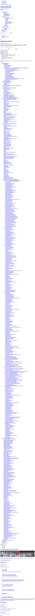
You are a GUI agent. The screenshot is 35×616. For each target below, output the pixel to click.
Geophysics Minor (7, 323)
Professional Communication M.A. (10, 418)
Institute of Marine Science (9, 76)
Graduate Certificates (8, 23)
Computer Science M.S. (8, 393)
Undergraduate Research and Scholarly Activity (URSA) (11, 533)
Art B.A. (6, 250)
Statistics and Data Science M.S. (9, 422)
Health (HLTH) (6, 489)
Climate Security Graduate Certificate (10, 377)
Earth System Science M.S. (9, 396)
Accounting (5, 124)
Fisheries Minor (7, 319)
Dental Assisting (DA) (7, 464)
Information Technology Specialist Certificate (11, 217)
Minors (5, 292)
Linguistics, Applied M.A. (9, 406)
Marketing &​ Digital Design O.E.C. (10, 192)
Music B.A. (7, 279)
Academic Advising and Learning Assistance (10, 99)
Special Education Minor (8, 350)
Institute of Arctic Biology (8, 75)
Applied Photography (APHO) (8, 447)
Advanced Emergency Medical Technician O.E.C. (12, 181)
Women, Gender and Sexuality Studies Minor (11, 358)
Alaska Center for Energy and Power (10, 69)
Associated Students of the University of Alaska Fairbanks (11, 101)
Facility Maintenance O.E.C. (9, 189)
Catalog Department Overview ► (4, 43)
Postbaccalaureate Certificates (9, 22)
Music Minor (7, 339)
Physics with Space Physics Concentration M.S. (11, 417)
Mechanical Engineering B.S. (9, 278)
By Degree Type (6, 17)
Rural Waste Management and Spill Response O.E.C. (12, 199)
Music (4, 164)
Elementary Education (7, 148)
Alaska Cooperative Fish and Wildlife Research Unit (12, 70)
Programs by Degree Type (5, 179)
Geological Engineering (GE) (8, 487)
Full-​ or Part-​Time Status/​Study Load (9, 93)
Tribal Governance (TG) (7, 532)
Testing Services (6, 120)
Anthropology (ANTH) (7, 444)
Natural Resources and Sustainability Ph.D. (11, 435)
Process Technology (6, 170)
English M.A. (7, 398)
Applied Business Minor (8, 300)
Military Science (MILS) (7, 509)
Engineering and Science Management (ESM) (10, 476)
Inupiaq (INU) (6, 496)
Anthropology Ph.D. (8, 424)
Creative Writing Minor (8, 310)
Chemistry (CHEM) (6, 454)
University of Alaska (4, 598)
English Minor (7, 314)
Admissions (3, 547)
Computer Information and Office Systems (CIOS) (10, 458)
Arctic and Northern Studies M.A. (10, 388)
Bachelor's (6, 20)
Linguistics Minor (7, 333)
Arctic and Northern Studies (7, 129)
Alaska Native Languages (7, 125)
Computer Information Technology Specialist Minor (12, 309)
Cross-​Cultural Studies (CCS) (8, 462)
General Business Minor (8, 321)
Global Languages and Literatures (8, 153)
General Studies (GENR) (7, 486)
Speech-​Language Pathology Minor (10, 351)
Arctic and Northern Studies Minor (10, 301)
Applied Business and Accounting (8, 128)
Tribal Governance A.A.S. (9, 243)
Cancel (1, 615)
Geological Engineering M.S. (9, 400)
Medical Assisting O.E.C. (8, 193)
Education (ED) (6, 471)
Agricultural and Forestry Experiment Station (11, 68)
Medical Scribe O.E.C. (8, 196)
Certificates (6, 18)
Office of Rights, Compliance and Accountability (10, 114)
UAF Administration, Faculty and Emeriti (7, 540)
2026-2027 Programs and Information (5, 609)
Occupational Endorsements (7, 180)
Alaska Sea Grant (7, 72)
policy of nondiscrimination (5, 599)
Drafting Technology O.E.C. (9, 186)
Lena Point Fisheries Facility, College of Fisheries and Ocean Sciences (14, 78)
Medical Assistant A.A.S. (8, 239)
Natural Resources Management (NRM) (9, 515)
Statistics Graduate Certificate (9, 384)
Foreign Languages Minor (9, 320)
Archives (3, 30)
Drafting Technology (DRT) (7, 467)
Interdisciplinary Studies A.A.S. (9, 238)
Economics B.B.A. (8, 261)
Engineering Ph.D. (7, 428)
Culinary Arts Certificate (8, 212)
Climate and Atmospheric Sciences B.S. (10, 256)
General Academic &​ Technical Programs (9, 152)
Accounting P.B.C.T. (8, 367)
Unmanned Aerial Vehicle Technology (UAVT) (10, 534)
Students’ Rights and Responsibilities (9, 96)
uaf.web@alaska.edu (11, 600)
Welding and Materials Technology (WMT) (9, 535)
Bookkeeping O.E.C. (8, 182)
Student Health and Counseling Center (9, 117)
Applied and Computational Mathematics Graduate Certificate (13, 374)
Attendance (5, 90)
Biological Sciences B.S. (8, 252)
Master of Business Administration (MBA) (9, 505)
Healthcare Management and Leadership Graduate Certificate (13, 380)
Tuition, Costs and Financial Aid (6, 85)
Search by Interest (6, 26)
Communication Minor (8, 308)
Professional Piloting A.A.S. (9, 242)
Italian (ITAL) (6, 497)
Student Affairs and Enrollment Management (10, 116)
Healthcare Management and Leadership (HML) (10, 490)
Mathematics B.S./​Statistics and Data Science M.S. (12, 365)
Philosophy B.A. (7, 282)
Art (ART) (5, 449)
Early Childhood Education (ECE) (8, 468)
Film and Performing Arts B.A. (9, 265)
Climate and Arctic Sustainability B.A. (10, 255)
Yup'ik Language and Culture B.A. (10, 291)
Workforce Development (7, 178)
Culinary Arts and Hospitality (8, 142)
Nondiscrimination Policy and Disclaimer (9, 95)
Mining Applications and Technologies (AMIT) (10, 510)
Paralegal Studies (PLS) (7, 517)
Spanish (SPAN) (6, 529)
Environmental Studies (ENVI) (8, 480)
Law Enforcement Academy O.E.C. (10, 191)
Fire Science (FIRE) (6, 482)
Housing (5, 111)
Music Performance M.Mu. (9, 411)
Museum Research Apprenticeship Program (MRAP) (11, 512)
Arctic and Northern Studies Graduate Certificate (12, 375)
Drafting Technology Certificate (9, 214)
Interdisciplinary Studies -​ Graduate (8, 156)
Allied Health (5, 126)
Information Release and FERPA (8, 94)
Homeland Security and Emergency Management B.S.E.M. (13, 270)
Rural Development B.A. (8, 287)
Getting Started (6, 13)
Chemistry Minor (7, 307)
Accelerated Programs (8, 21)
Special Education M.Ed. (8, 421)
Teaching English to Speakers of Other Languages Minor (13, 354)
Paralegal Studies (6, 166)
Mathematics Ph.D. (8, 434)
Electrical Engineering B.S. (9, 262)
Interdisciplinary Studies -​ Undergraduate (9, 157)
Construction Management (7, 140)
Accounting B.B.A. (8, 245)
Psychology (5, 171)
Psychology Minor (7, 345)
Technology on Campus (7, 119)
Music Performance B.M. (8, 281)
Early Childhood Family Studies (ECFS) (9, 469)
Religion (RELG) (6, 523)
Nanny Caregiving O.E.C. (9, 197)
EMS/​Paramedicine (6, 149)
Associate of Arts (7, 230)
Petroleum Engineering (7, 167)
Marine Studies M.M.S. (8, 408)
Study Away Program (7, 118)
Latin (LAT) (5, 500)
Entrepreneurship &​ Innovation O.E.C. (10, 187)
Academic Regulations (5, 87)
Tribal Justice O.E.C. (8, 201)
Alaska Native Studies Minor (9, 296)
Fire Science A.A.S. (8, 235)
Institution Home (4, 3)
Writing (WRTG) (6, 538)
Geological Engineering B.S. (9, 268)
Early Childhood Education (7, 145)
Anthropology (6, 127)
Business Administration (7, 134)
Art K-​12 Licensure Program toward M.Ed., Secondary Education (14, 368)
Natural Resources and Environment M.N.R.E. (11, 412)
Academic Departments (5, 123)
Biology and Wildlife (6, 133)
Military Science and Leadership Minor (10, 337)
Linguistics (5, 160)
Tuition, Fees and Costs (7, 86)
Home (3, 35)
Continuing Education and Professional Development (11, 105)
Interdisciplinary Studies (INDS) (8, 495)
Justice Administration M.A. (9, 405)
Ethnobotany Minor (8, 316)
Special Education (6, 174)
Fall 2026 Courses (2, 612)
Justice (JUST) (6, 499)
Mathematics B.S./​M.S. (8, 363)
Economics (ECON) (6, 470)
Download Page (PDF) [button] (3, 606)
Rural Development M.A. (8, 419)
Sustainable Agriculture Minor (9, 353)
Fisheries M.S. (7, 399)
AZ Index (3, 1)
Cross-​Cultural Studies (7, 141)
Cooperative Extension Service (8, 106)
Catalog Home (4, 2)
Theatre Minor (7, 355)
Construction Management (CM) (8, 460)
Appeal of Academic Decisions (8, 89)
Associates (6, 19)
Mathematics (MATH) (7, 506)
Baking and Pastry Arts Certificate (10, 211)
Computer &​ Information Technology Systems (10, 138)
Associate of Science (8, 231)
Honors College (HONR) (7, 493)
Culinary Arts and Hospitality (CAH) (9, 463)
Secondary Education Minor (9, 348)
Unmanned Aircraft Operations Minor (10, 356)
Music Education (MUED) (7, 514)
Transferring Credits (6, 84)
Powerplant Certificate (8, 223)
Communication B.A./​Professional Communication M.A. (13, 361)
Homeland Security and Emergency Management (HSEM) (12, 492)
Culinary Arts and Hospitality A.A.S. (10, 233)
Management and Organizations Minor (10, 334)
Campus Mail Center (6, 103)
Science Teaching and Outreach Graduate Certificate (12, 383)
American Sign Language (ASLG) (8, 443)
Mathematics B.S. (7, 277)
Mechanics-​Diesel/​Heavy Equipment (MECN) (10, 507)
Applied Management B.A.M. (9, 249)
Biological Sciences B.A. (8, 251)
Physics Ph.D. (7, 436)
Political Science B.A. (8, 284)
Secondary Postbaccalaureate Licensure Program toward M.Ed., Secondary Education (17, 371)
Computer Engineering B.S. (9, 258)
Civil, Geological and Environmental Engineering (10, 136)
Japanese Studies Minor (8, 330)
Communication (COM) (7, 457)
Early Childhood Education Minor (10, 312)
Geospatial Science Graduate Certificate (10, 379)
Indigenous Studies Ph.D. (8, 432)
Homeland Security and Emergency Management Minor (13, 327)
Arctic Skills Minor (8, 302)
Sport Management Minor (8, 352)
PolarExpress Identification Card (8, 115)
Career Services (6, 104)
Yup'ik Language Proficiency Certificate (10, 226)
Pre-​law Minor (7, 344)
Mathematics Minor (8, 336)
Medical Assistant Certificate (9, 220)
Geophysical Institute (8, 74)
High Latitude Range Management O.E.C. (11, 190)
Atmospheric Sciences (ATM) (8, 450)
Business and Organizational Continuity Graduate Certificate (13, 376)
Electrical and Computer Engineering (9, 147)
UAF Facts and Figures (7, 80)
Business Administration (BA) (8, 453)
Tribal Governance (6, 175)
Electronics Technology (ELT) (8, 474)
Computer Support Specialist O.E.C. (10, 183)
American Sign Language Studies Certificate (11, 208)
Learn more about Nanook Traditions (5, 560)
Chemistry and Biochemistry (7, 135)
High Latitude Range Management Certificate (11, 216)
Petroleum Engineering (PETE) (8, 518)
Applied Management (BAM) (8, 446)
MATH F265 (3, 55)
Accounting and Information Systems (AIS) (9, 439)
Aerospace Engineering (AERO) (8, 440)
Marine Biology (6, 161)
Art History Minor (7, 303)
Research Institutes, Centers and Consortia (9, 67)
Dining (5, 107)
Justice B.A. (7, 275)
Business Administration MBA (9, 391)
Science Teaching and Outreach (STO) (9, 527)
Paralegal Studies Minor (8, 341)
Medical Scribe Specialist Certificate (10, 221)
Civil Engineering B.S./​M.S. (9, 360)
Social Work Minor (8, 349)
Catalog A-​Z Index (4, 543)
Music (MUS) (6, 513)
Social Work (5, 173)
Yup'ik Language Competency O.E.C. (10, 205)
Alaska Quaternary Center (9, 71)
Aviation (5, 132)
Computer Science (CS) (7, 459)
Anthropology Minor (8, 298)
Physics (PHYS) (6, 519)
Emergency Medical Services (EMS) (9, 475)
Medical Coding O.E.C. (8, 194)
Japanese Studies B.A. (8, 273)
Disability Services (6, 108)
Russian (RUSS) (6, 525)
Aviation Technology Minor (9, 305)
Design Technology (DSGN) (8, 465)
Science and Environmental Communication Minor (12, 347)
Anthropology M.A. (8, 387)
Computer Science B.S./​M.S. (9, 362)
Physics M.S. (7, 416)
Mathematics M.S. (7, 409)
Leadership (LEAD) (6, 501)
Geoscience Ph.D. (7, 431)
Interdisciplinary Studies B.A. (9, 271)
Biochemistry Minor (8, 306)
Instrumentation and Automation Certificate (11, 218)
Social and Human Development (8, 172)
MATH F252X (2, 52)
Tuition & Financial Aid (7, 14)
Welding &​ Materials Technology (8, 177)
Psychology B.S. (7, 286)
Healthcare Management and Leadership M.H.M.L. (12, 402)
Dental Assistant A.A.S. (8, 234)
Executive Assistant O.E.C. (9, 188)
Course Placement (6, 83)
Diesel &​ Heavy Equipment (7, 144)
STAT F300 (3, 56)
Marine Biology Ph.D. (8, 433)
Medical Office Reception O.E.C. (10, 195)
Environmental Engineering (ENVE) (9, 479)
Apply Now (4, 31)
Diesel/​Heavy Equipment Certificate (10, 213)
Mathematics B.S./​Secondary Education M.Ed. (11, 364)
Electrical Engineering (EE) (7, 473)
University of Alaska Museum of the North (11, 79)
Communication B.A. (8, 257)
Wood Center (5, 122)
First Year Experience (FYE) (7, 483)
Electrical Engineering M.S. (9, 397)
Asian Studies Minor (8, 304)
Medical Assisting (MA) (7, 508)
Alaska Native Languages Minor (9, 295)
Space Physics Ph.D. (8, 437)
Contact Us (3, 542)
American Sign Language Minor (9, 297)
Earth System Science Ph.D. (9, 427)
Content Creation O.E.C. (8, 184)
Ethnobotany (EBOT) (7, 481)
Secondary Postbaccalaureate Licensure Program (12, 370)
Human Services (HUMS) (7, 494)
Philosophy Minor (7, 342)
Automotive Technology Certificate (10, 210)
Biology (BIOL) (6, 452)
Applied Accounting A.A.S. (9, 228)
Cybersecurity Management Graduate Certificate (11, 378)
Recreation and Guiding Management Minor (11, 346)
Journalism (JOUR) (6, 498)
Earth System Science (7, 146)
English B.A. (7, 264)
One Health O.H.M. (8, 414)
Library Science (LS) (6, 502)
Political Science (6, 169)
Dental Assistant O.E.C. (8, 185)
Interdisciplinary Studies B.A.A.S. (10, 272)
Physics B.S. (7, 283)
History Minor (7, 326)
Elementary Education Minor (9, 313)
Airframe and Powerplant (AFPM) (8, 441)
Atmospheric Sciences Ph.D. (9, 425)
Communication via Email (7, 91)
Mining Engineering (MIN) (7, 511)
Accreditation (5, 64)
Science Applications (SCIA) (8, 526)
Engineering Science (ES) (7, 477)
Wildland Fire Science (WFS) (8, 536)
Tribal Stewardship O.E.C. (9, 202)
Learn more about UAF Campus (4, 566)
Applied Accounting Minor (9, 299)
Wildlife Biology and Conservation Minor (11, 357)
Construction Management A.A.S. (10, 232)
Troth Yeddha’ (7, 66)
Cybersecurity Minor (8, 311)
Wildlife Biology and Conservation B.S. (10, 290)
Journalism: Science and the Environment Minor (11, 331)
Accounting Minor (7, 293)
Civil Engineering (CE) (7, 455)
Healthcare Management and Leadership (9, 154)
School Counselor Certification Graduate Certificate (12, 382)
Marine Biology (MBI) (7, 504)
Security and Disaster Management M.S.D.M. (11, 420)
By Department (6, 25)
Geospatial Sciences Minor (9, 324)
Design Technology (6, 143)
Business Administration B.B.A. (9, 253)
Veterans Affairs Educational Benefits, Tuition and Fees (11, 97)
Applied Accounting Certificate (9, 209)
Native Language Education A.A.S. (10, 240)
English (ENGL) (6, 478)
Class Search (5, 28)
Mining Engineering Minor (9, 338)
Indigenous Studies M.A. (8, 403)
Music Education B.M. (8, 280)
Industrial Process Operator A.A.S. (10, 237)
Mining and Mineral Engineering (8, 163)
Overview (5, 12)
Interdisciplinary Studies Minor (9, 329)
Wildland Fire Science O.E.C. (9, 204)
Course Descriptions (6, 27)
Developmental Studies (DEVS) (8, 466)
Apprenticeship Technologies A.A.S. (10, 229)
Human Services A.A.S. (8, 236)
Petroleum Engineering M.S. (9, 415)
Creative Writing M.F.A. (8, 395)
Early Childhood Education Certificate (10, 215)
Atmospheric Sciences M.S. (9, 389)
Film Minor (7, 317)
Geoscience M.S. (7, 401)
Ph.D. (6, 24)
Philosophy (5, 168)
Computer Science (6, 139)
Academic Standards (6, 88)
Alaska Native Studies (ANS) (8, 442)
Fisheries (5, 151)
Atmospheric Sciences (7, 131)
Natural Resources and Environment (9, 165)
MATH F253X (2, 53)
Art (4, 130)
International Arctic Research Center (10, 77)
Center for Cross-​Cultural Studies (9, 73)
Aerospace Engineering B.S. (9, 246)
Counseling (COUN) (6, 461)
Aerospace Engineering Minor (9, 294)
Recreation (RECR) (6, 522)
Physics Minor (7, 343)
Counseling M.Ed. (7, 394)
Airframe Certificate (8, 207)
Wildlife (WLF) (6, 537)
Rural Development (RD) (7, 524)
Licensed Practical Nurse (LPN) (8, 503)
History (5, 155)
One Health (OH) (6, 516)
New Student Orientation (7, 113)
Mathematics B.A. (7, 276)
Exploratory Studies (6, 109)
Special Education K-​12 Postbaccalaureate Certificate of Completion (14, 372)
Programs (3, 16)
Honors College (6, 110)
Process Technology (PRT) (7, 521)
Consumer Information (7, 92)
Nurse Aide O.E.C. (8, 198)
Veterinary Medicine (6, 176)
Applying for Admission (7, 82)
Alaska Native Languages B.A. (9, 247)
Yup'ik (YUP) (6, 539)
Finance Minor (7, 318)
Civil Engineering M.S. (8, 392)
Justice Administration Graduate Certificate (11, 381)
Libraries (5, 112)
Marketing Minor (7, 335)
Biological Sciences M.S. (8, 390)
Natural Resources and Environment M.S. (11, 413)
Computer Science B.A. (8, 259)
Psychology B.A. (7, 285)
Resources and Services (5, 98)
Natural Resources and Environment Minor (11, 340)
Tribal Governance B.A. (8, 289)
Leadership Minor (7, 332)
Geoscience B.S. (7, 269)
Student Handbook (6, 15)
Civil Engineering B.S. (8, 254)
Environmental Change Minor (9, 315)
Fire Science (5, 150)
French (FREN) (6, 485)
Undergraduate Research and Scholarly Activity (10, 121)
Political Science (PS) (7, 520)
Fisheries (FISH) (6, 484)
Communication (6, 137)
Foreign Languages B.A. (8, 267)
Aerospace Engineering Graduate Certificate (11, 373)
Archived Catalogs (4, 541)
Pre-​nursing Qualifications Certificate (10, 224)
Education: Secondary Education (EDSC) (9, 472)
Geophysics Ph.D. (7, 430)
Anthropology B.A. (8, 248)
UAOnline (5, 29)
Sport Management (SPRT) (7, 530)
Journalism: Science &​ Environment (8, 158)
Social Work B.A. (7, 288)
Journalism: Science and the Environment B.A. (11, 274)
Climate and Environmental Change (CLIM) (10, 456)
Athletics (5, 102)
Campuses (5, 65)
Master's (5, 386)
